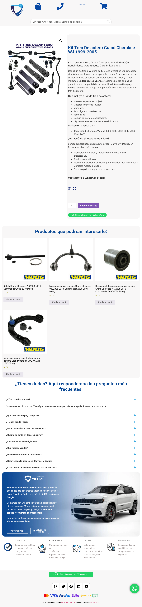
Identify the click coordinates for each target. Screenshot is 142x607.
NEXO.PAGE (94, 602)
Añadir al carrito (88, 205)
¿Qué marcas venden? (17, 448)
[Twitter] (63, 586)
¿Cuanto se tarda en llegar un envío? (24, 435)
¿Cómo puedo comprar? (18, 399)
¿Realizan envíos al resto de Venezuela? (26, 428)
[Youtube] (86, 586)
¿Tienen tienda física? (17, 422)
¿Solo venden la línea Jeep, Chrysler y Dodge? (29, 461)
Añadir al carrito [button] (13, 299)
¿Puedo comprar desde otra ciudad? (24, 454)
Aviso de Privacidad (68, 602)
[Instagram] (55, 586)
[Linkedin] (78, 586)
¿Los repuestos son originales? (21, 441)
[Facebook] (71, 586)
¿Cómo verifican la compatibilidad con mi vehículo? (31, 467)
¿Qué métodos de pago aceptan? (22, 415)
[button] (60, 40)
